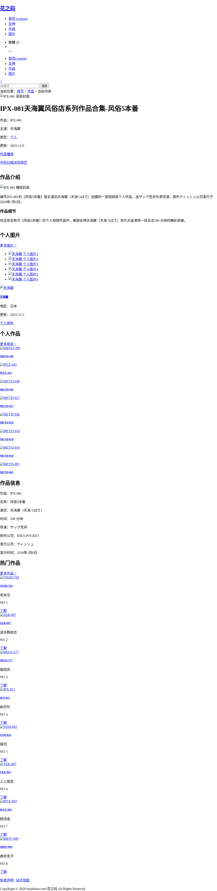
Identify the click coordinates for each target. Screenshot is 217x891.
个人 (13, 137)
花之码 (7, 8)
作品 (11, 29)
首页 (18, 19)
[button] (108, 158)
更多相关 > (8, 344)
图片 (11, 34)
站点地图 (22, 880)
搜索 (44, 86)
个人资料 (7, 323)
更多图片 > (8, 245)
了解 (3, 611)
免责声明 (7, 880)
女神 (11, 24)
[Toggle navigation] (10, 51)
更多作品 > (8, 573)
